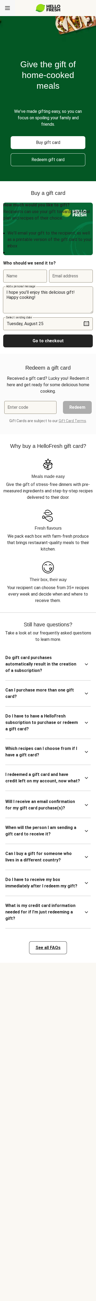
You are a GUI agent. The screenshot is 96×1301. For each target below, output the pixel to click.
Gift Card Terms (72, 421)
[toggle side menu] (7, 8)
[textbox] (48, 300)
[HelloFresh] (48, 8)
